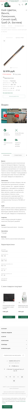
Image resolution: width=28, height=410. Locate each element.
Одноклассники (18, 377)
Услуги (3, 336)
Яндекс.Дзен (14, 380)
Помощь (4, 344)
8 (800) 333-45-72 (14, 361)
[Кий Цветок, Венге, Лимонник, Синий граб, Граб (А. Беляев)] (14, 55)
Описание (6, 155)
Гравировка (18, 155)
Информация (5, 348)
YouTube (14, 377)
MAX (22, 377)
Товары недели (6, 332)
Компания (4, 340)
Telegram (10, 377)
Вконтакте (6, 377)
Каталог (4, 328)
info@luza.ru (15, 366)
